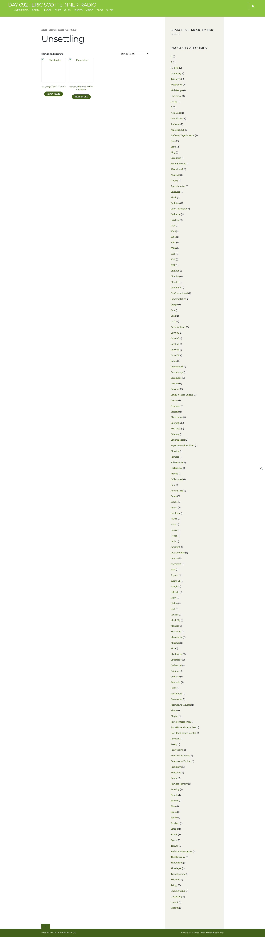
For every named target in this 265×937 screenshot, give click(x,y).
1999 (173, 225)
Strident (175, 823)
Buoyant (175, 388)
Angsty (174, 180)
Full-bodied (177, 479)
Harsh (174, 518)
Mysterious (176, 653)
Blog (173, 152)
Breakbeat (176, 157)
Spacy (174, 817)
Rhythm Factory (179, 783)
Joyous (174, 575)
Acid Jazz (176, 112)
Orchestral (176, 665)
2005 (173, 231)
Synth (174, 840)
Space (174, 811)
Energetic (176, 422)
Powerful (175, 738)
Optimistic (176, 659)
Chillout (175, 270)
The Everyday (178, 856)
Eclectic (175, 411)
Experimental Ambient (182, 445)
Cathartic (175, 214)
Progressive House (180, 755)
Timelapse (176, 868)
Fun (173, 484)
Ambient (175, 124)
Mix (173, 648)
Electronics (176, 84)
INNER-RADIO (21, 10)
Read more (53, 93)
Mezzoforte (176, 637)
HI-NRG (175, 67)
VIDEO (89, 10)
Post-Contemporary (181, 721)
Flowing (175, 451)
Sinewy (174, 800)
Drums (174, 400)
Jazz (173, 569)
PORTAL (36, 10)
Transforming (178, 873)
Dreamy (175, 383)
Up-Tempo (176, 95)
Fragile (174, 473)
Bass (173, 140)
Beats (173, 146)
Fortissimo (176, 467)
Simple (174, 795)
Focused (175, 456)
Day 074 (175, 355)
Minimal (175, 642)
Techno (174, 845)
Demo (174, 360)
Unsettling (176, 896)
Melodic (175, 625)
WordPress (195, 933)
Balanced (175, 191)
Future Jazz (177, 490)
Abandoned (177, 169)
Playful (174, 716)
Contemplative (178, 298)
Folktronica (177, 462)
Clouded (175, 281)
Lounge (174, 614)
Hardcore (175, 513)
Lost (173, 608)
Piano (174, 710)
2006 (173, 236)
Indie (173, 541)
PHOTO (78, 10)
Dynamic (175, 405)
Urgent (174, 902)
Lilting (174, 603)
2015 (173, 259)
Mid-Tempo (177, 90)
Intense (175, 558)
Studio (174, 834)
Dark (173, 315)
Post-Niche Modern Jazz (183, 727)
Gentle (174, 501)
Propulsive (176, 766)
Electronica (177, 417)
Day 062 (175, 343)
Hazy (173, 524)
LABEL (47, 10)
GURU (67, 10)
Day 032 (175, 332)
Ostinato (175, 676)
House (174, 535)
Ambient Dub (178, 129)
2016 (173, 264)
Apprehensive (178, 186)
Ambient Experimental (182, 135)
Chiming (175, 276)
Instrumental (178, 552)
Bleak (174, 197)
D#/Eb (174, 101)
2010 (173, 253)
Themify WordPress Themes (212, 933)
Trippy (174, 885)
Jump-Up (175, 580)
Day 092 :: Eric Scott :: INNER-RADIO (57, 933)
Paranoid (175, 682)
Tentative (176, 78)
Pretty (174, 744)
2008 (173, 248)
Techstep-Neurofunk (181, 851)
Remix (174, 778)
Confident (176, 287)
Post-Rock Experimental (183, 732)
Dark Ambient (178, 327)
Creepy (174, 304)
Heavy (174, 529)
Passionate (176, 693)
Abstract (175, 174)
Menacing (176, 631)
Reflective (176, 772)
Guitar (174, 507)
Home (44, 29)
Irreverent (176, 563)
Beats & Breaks (178, 163)
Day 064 (175, 349)
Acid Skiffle (177, 118)
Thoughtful (177, 862)
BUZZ (58, 10)
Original (175, 671)
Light (173, 597)
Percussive (176, 699)
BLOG (99, 10)
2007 (173, 242)
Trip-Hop (175, 879)
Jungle (174, 586)
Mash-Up (175, 620)
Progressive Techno (181, 761)
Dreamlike (176, 377)
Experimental (178, 439)
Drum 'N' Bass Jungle (182, 394)
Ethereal (175, 434)
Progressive (177, 749)
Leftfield (175, 592)
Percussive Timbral (181, 704)
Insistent (175, 546)
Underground (178, 890)
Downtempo (177, 372)
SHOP (109, 10)
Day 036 (175, 338)
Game (174, 496)
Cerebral (175, 219)
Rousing (175, 789)
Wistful (175, 907)
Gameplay (176, 73)
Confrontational (179, 293)
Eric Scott (176, 428)
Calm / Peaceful (179, 208)
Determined (177, 366)
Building (175, 203)
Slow (173, 806)
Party (173, 687)
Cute (173, 310)
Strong (174, 828)
